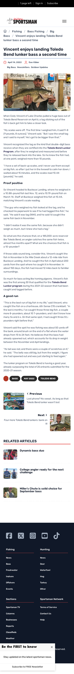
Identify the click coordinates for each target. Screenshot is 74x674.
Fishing (17, 31)
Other (43, 589)
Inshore (10, 577)
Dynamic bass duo (32, 450)
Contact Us (45, 614)
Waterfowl (45, 570)
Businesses (11, 620)
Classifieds (11, 632)
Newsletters (23, 67)
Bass (15, 379)
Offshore (10, 583)
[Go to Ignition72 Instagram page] (33, 535)
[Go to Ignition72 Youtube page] (45, 535)
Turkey (43, 583)
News (8, 558)
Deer (42, 564)
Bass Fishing (35, 31)
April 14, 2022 (15, 62)
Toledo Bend (48, 379)
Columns (10, 614)
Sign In (39, 3)
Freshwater (12, 570)
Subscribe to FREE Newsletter (27, 667)
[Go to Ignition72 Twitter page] (21, 535)
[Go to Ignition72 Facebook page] (9, 535)
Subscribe (52, 3)
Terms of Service (48, 607)
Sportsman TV (13, 607)
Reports (10, 626)
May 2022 (29, 379)
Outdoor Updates (39, 67)
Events (9, 589)
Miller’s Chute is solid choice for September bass (41, 490)
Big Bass (11, 67)
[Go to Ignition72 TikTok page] (57, 535)
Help (42, 620)
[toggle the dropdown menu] (64, 21)
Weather (10, 639)
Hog (42, 577)
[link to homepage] (22, 21)
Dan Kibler (34, 62)
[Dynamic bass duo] (10, 454)
